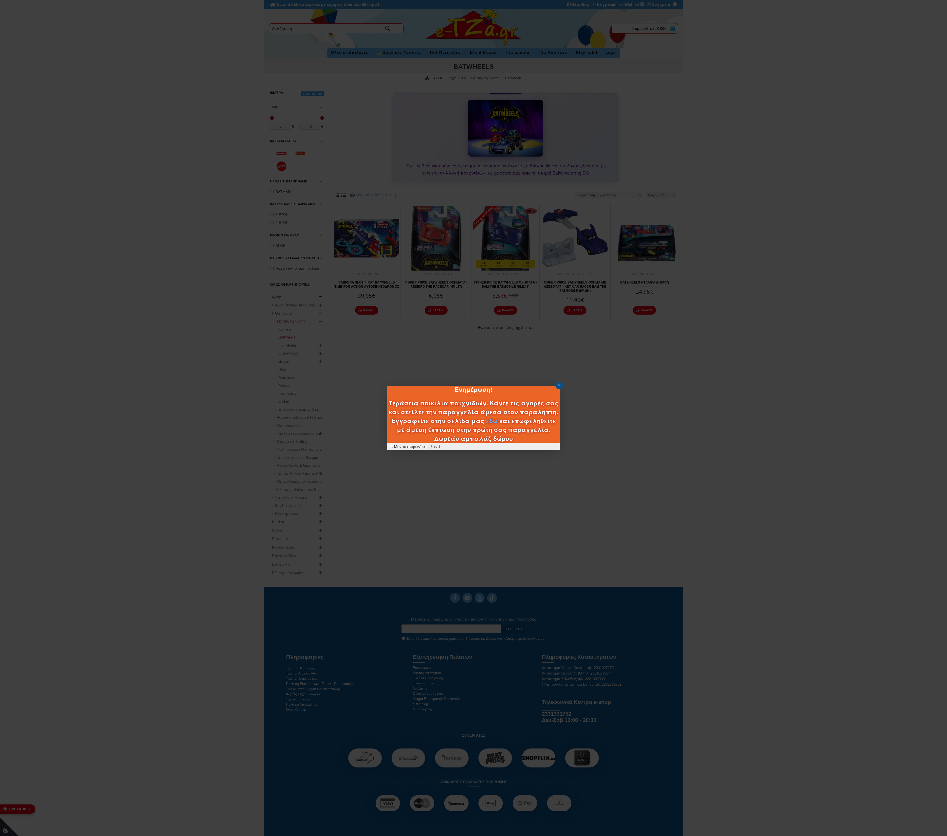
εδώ (492, 420)
